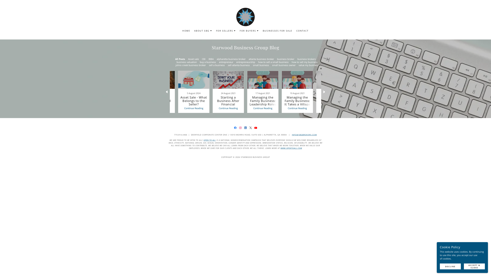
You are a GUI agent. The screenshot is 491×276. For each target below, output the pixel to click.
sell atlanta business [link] (239, 65)
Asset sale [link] (193, 59)
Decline (450, 266)
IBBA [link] (211, 59)
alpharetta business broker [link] (231, 59)
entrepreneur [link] (226, 62)
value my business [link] (309, 65)
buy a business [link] (208, 62)
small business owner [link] (284, 65)
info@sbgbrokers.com (304, 135)
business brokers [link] (306, 59)
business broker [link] (285, 59)
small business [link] (261, 65)
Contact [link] (302, 30)
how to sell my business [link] (305, 62)
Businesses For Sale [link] (277, 30)
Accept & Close (474, 266)
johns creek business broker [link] (191, 65)
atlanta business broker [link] (261, 59)
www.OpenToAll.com (291, 148)
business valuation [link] (187, 62)
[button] (203, 30)
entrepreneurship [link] (245, 62)
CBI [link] (203, 59)
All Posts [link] (180, 59)
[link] (245, 16)
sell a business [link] (217, 65)
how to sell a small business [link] (273, 62)
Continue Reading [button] (193, 108)
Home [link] (186, 30)
